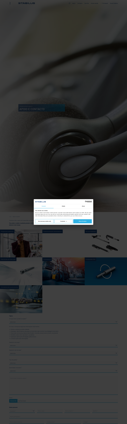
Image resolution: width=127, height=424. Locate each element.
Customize (62, 221)
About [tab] (83, 206)
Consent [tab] (44, 206)
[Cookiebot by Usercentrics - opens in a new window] (86, 202)
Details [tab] (63, 206)
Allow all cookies (82, 221)
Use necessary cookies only (44, 221)
